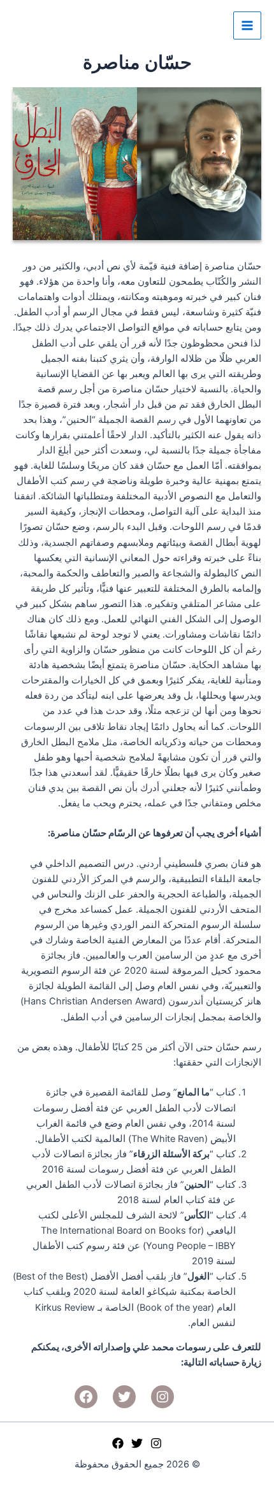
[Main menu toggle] (247, 25)
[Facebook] (118, 1443)
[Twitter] (137, 1443)
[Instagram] (156, 1443)
